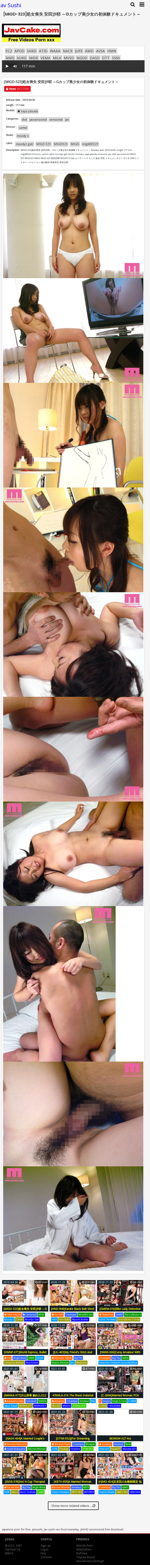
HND (54, 1319)
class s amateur (61, 1492)
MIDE (33, 58)
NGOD (82, 58)
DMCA (9, 1553)
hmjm (40, 1358)
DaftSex (81, 1553)
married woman (37, 1449)
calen (41, 1492)
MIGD (75, 144)
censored (55, 119)
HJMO (125, 1487)
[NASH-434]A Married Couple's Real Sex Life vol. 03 (25, 1440)
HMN (111, 51)
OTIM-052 (87, 1449)
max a (15, 1492)
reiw (128, 1444)
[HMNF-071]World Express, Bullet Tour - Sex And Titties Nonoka (25, 1354)
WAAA (55, 51)
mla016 (66, 1405)
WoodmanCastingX (90, 1561)
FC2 (9, 51)
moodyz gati (24, 144)
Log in (44, 1549)
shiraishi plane (62, 1444)
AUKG (22, 58)
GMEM (119, 1314)
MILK (57, 58)
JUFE (79, 51)
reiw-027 (104, 1449)
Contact (46, 1557)
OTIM (55, 1449)
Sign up (46, 1546)
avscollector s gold (128, 1319)
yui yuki (58, 1314)
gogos (106, 1401)
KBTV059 (89, 1492)
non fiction (32, 1362)
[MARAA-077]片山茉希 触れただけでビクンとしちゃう (25, 1397)
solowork (31, 1401)
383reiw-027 (129, 1449)
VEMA (45, 58)
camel (23, 128)
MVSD (69, 58)
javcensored (38, 119)
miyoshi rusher (80, 1319)
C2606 (102, 1405)
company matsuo (14, 1362)
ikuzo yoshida (28, 1492)
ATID (43, 51)
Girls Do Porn (84, 1546)
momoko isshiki (63, 1358)
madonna (81, 1362)
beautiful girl (85, 1314)
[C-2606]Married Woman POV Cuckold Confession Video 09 (120, 1397)
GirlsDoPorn (84, 1549)
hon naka (64, 1319)
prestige (64, 1449)
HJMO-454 (122, 1492)
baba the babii (107, 1319)
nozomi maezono (16, 1444)
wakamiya (107, 1314)
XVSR (7, 1492)
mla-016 (56, 1405)
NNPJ (10, 58)
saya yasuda (29, 111)
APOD (19, 51)
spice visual (10, 1405)
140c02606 (114, 1405)
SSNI (116, 58)
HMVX (125, 1358)
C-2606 (132, 1401)
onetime (75, 1449)
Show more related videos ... (72, 1506)
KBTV (86, 1487)
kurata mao (13, 1487)
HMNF (31, 1358)
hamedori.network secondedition (118, 1362)
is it (8, 1358)
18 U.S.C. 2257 (13, 1546)
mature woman (60, 1362)
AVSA (100, 51)
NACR (67, 51)
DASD (95, 58)
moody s (23, 136)
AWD (89, 51)
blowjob (90, 1444)
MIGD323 (61, 144)
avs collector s (133, 1314)
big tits (78, 1358)
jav (67, 119)
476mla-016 (79, 1405)
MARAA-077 (25, 1405)
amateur (59, 1401)
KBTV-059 (76, 1492)
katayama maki (15, 1401)
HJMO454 (135, 1492)
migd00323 (90, 144)
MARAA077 (40, 1405)
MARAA (42, 1401)
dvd (24, 119)
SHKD (32, 51)
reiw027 (115, 1449)
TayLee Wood (85, 1557)
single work (19, 1358)
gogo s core (119, 1401)
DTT (106, 58)
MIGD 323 (43, 144)
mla (93, 1401)
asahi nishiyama (15, 1449)
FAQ (43, 1553)
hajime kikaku (107, 1492)
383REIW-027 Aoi (120, 1438)
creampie (70, 1314)
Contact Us (13, 1549)
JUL (72, 1362)
